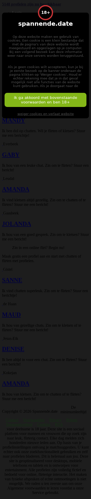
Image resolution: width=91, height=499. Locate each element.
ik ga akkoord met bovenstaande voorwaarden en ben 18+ (45, 99)
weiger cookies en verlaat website (45, 114)
